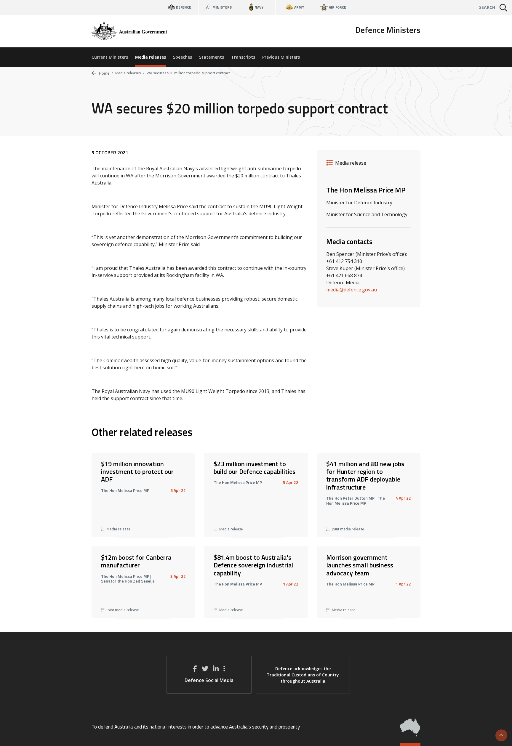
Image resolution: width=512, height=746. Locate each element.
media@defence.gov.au (351, 289)
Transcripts (243, 57)
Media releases (150, 57)
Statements (211, 57)
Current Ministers (110, 57)
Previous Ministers (281, 57)
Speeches (182, 57)
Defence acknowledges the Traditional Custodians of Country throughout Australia (303, 675)
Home (103, 73)
